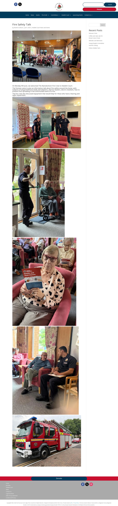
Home (27, 15)
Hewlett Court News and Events (41, 27)
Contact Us (88, 15)
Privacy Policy (76, 503)
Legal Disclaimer (10, 493)
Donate (99, 9)
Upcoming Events (78, 15)
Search (103, 25)
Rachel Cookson (18, 27)
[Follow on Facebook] (16, 4)
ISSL (71, 503)
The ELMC (44, 15)
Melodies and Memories (95, 40)
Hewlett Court (65, 15)
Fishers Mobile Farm (94, 48)
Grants (38, 15)
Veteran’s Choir (93, 33)
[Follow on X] (20, 4)
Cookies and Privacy (11, 498)
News (32, 15)
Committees (54, 15)
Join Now (8, 485)
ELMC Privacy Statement (11, 495)
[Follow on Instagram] (91, 484)
